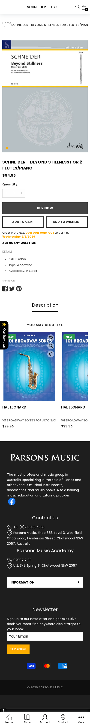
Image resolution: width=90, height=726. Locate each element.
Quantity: (10, 184)
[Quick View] (50, 345)
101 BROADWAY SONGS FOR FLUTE (26, 420)
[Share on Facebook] (5, 288)
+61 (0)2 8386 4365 (28, 527)
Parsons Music (51, 687)
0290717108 (22, 560)
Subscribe (18, 649)
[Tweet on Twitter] (12, 288)
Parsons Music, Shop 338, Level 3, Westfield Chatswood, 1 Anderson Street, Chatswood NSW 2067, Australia (45, 538)
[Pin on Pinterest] (19, 288)
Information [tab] (23, 582)
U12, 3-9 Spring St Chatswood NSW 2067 (44, 565)
